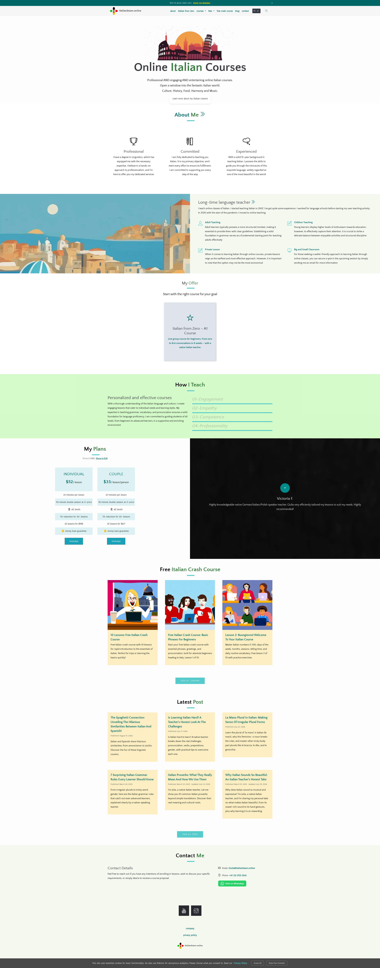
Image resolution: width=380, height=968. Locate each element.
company (190, 928)
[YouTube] (184, 910)
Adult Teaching (212, 222)
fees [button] (210, 10)
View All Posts (190, 834)
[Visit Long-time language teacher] (253, 202)
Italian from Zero (186, 10)
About (187, 115)
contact (245, 10)
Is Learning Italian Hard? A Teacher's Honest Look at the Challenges (187, 722)
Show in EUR (101, 458)
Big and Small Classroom (306, 249)
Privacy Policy (240, 963)
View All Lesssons (190, 680)
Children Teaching (303, 222)
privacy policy (190, 935)
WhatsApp (73, 541)
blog (237, 10)
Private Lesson (212, 249)
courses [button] (200, 10)
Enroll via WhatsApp (201, 3)
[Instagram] (196, 910)
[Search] (266, 11)
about (173, 10)
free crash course (225, 10)
